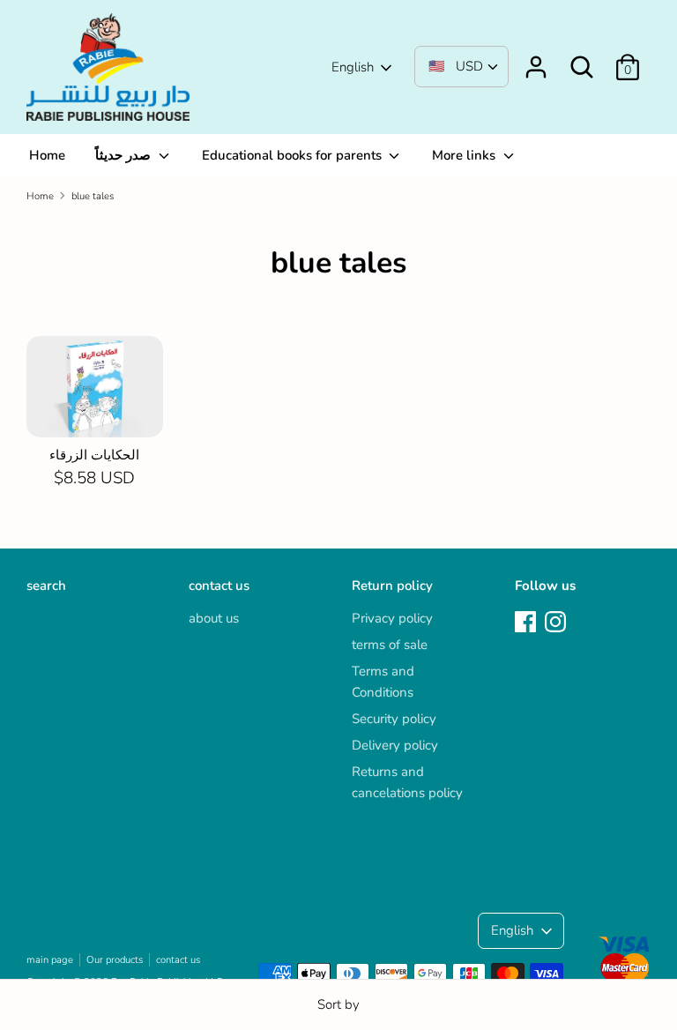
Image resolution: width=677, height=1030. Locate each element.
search (46, 585)
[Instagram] (557, 622)
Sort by (338, 1004)
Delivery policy (395, 745)
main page (49, 960)
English (352, 67)
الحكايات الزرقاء (94, 455)
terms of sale (390, 644)
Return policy (392, 585)
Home (47, 155)
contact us (219, 585)
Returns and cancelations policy (407, 782)
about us (214, 618)
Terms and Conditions (383, 681)
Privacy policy (392, 618)
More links (465, 155)
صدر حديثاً (124, 155)
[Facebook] (527, 622)
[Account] (536, 60)
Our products (114, 960)
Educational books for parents (293, 155)
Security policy (394, 719)
